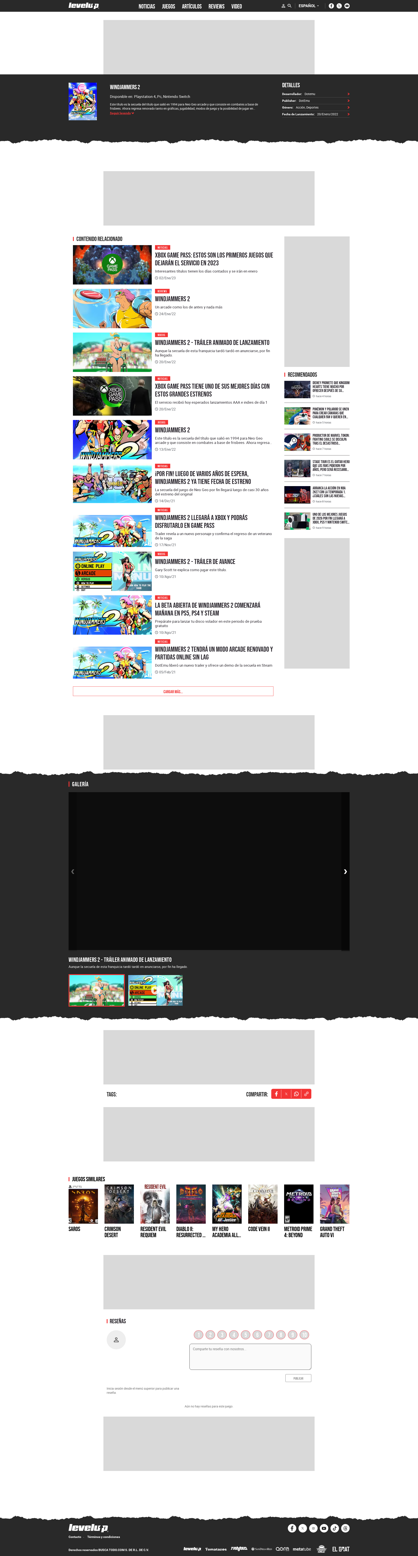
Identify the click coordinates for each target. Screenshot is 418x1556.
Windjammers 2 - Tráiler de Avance (195, 561)
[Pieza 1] (96, 990)
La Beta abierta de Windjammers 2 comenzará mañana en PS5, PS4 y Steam (207, 609)
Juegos (162, 422)
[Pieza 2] (155, 990)
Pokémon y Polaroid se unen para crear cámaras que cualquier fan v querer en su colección (331, 414)
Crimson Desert (112, 1231)
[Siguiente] (345, 871)
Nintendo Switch (176, 96)
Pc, (160, 96)
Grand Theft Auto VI (332, 1231)
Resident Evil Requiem (153, 1231)
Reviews (162, 291)
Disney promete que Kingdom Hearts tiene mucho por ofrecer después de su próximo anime (331, 388)
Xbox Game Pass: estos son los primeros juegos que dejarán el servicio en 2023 (214, 259)
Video (236, 5)
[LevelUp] (192, 1549)
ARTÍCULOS (192, 5)
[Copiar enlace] (306, 1094)
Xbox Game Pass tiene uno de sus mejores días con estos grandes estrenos (212, 390)
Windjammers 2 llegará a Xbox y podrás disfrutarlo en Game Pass (201, 521)
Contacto (75, 1537)
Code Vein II (259, 1228)
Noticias (163, 247)
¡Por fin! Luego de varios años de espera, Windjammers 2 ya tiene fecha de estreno (203, 477)
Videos (161, 334)
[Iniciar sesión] (283, 6)
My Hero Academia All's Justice (226, 1234)
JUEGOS (168, 5)
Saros (74, 1228)
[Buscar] (290, 6)
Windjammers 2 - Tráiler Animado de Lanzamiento (212, 342)
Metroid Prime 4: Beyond (298, 1231)
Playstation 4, (145, 96)
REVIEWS (216, 5)
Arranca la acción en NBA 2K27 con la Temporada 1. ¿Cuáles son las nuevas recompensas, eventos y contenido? (329, 495)
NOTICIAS (147, 5)
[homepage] (84, 6)
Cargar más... (173, 691)
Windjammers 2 (125, 87)
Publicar (298, 1378)
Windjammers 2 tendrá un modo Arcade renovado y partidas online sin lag (214, 653)
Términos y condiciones (103, 1537)
